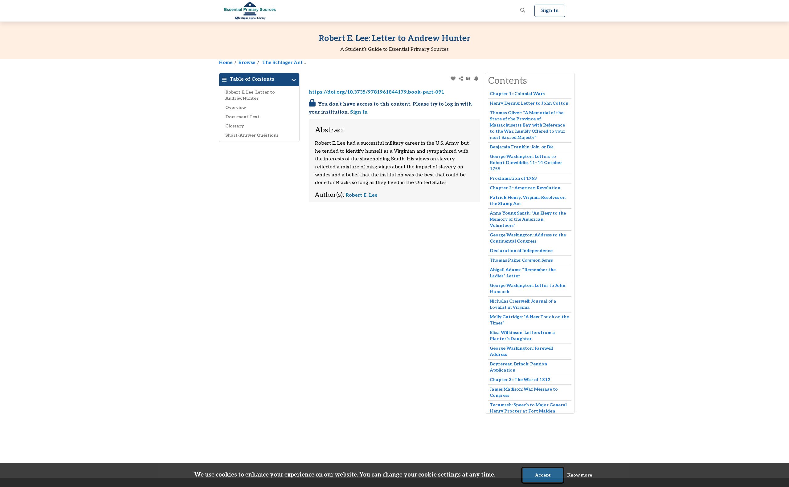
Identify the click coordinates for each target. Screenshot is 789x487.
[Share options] (460, 78)
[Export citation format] (468, 78)
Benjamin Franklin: (522, 147)
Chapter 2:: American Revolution (525, 188)
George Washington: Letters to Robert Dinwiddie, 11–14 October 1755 (526, 162)
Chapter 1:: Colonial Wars (517, 93)
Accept (543, 475)
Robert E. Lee (361, 195)
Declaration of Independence (521, 250)
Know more (579, 475)
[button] (523, 10)
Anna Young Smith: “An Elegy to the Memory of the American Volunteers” (528, 219)
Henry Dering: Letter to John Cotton (529, 103)
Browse (246, 62)
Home (225, 62)
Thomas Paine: (521, 260)
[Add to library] (453, 78)
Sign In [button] (550, 11)
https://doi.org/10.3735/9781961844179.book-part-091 (376, 92)
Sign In (359, 112)
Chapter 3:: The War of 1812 (520, 379)
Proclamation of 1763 (513, 178)
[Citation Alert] (476, 78)
